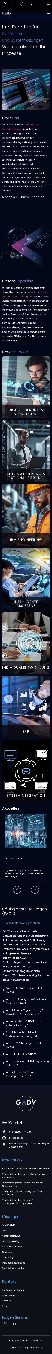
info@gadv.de (16, 1137)
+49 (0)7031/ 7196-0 (20, 1132)
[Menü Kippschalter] (48, 13)
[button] (17, 890)
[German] (48, 4)
